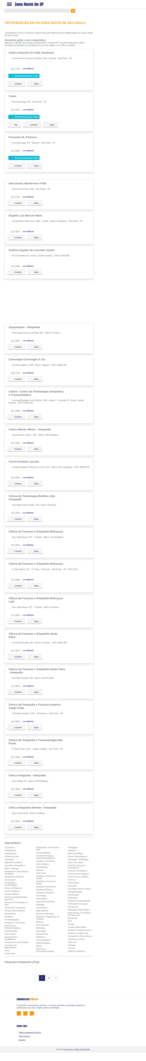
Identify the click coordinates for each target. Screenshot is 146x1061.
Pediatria (72, 850)
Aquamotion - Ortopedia (25, 327)
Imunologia (41, 895)
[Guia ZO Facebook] (20, 1013)
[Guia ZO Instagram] (33, 1013)
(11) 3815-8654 (18, 231)
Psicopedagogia (75, 892)
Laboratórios (41, 907)
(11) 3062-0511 (18, 545)
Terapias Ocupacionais (78, 933)
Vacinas (71, 948)
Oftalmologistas (43, 943)
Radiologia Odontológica (79, 910)
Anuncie (22, 1040)
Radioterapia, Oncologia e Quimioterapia (79, 914)
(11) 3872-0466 (18, 650)
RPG (70, 921)
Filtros (7, 950)
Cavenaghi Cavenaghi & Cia (27, 359)
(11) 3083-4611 (18, 721)
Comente (16, 84)
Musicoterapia (42, 925)
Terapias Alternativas (77, 927)
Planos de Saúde (75, 853)
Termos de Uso (68, 1049)
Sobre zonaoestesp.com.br (30, 1032)
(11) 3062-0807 (18, 757)
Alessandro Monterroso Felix (28, 183)
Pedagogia (72, 847)
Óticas (39, 946)
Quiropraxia (73, 907)
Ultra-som (72, 942)
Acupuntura (10, 847)
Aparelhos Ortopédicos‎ (15, 865)
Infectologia (41, 898)
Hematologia (41, 867)
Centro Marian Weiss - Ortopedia (30, 429)
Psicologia (72, 886)
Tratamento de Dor (76, 939)
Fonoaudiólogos (43, 853)
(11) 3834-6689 (18, 477)
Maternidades (42, 910)
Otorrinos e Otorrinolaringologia (45, 950)
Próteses (72, 880)
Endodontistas (11, 931)
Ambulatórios (10, 853)
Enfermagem (10, 934)
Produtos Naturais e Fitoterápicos (77, 866)
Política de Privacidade (82, 1049)
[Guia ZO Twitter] (26, 1013)
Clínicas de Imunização (15, 907)
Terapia (71, 924)
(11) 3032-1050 (18, 151)
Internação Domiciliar (45, 901)
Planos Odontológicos (77, 856)
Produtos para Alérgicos (78, 874)
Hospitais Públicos (44, 889)
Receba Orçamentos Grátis (26, 76)
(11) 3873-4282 (18, 821)
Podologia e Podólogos (78, 859)
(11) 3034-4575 (18, 513)
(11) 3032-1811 (18, 110)
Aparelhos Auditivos (13, 862)
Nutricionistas (42, 934)
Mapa (35, 84)
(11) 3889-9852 (18, 411)
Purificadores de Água (78, 904)
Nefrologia (40, 928)
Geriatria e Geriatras (45, 861)
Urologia (71, 945)
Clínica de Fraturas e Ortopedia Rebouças (36, 531)
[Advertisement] (49, 301)
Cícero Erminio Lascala (24, 461)
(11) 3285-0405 (18, 266)
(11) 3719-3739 (18, 373)
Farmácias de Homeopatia (17, 942)
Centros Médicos (12, 891)
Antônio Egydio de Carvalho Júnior (32, 250)
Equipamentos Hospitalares (11, 938)
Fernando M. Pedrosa (23, 137)
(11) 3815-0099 (18, 789)
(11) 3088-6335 (18, 579)
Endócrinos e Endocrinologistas (13, 926)
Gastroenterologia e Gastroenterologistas (45, 857)
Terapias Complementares (80, 930)
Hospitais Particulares (46, 886)
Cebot (13, 96)
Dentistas (9, 916)
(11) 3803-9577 (18, 341)
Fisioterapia (10, 953)
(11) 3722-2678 (18, 68)
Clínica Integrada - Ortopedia (28, 775)
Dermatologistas (12, 919)
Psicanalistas (73, 883)
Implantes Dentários (45, 892)
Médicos (40, 922)
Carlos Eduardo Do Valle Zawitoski (31, 52)
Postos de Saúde (75, 862)
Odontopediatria (43, 940)
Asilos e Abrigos (12, 868)
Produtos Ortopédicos (77, 871)
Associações (10, 880)
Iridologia (40, 904)
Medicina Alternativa (45, 913)
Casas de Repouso (13, 888)
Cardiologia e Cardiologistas (11, 884)
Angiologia (9, 859)
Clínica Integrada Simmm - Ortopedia (33, 807)
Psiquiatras (73, 898)
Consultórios (10, 913)
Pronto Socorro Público (78, 877)
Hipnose (39, 870)
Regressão (73, 918)
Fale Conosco (24, 1036)
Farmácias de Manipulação (11, 946)
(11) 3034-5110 (18, 443)
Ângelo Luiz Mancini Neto (26, 215)
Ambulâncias (10, 850)
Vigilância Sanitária (76, 951)
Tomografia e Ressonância (80, 936)
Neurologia (41, 931)
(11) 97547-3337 (18, 197)
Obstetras (40, 937)
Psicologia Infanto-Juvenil (79, 889)
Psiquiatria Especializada (79, 901)
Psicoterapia (73, 895)
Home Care (41, 873)
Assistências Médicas (14, 877)
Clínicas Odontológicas (15, 910)
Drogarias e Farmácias (15, 922)
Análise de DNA (12, 856)
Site (16, 125)
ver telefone (28, 68)
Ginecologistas (42, 864)
